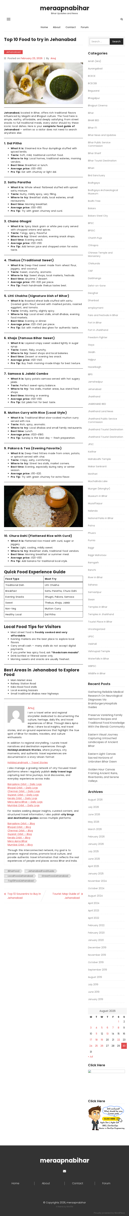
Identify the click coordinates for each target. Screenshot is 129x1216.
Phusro (92, 533)
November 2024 (97, 881)
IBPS (90, 374)
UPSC (91, 636)
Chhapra (93, 245)
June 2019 (93, 992)
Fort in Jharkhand (98, 330)
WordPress (119, 1212)
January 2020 (96, 940)
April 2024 (93, 903)
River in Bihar (95, 577)
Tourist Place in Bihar (100, 621)
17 (91, 1039)
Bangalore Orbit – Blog (21, 823)
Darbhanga (94, 278)
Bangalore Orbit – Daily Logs (25, 784)
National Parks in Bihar (100, 518)
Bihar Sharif (94, 153)
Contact (71, 27)
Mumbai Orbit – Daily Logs (23, 805)
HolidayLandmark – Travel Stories (28, 762)
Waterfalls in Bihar (98, 658)
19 (102, 1039)
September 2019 (97, 969)
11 (96, 1033)
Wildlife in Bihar (96, 673)
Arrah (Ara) (94, 61)
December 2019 (97, 947)
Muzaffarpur (95, 503)
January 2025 (96, 873)
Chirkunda (94, 263)
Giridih (91, 352)
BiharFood (13, 871)
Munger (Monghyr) (99, 488)
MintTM (70, 1206)
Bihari (91, 168)
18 (96, 1039)
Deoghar (93, 293)
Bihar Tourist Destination (102, 160)
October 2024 (96, 888)
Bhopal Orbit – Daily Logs (23, 787)
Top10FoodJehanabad (21, 880)
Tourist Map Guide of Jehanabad (66, 896)
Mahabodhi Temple (99, 459)
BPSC (91, 223)
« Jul (90, 1056)
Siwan (91, 599)
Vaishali (92, 644)
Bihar (91, 113)
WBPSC (92, 666)
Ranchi (92, 570)
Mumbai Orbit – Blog (20, 844)
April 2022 (93, 918)
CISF (90, 271)
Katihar (92, 451)
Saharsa (92, 584)
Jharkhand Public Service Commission (102, 420)
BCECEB (92, 83)
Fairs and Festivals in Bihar (103, 315)
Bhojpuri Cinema (97, 105)
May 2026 (93, 821)
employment (95, 308)
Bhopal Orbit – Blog (19, 827)
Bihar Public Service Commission (99, 144)
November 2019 (97, 955)
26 (101, 1045)
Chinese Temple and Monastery (100, 254)
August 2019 (95, 977)
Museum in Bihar (97, 496)
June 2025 (94, 858)
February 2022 (96, 925)
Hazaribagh (94, 367)
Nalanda (93, 510)
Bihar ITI (92, 127)
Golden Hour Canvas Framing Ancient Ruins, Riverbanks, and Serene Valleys (103, 775)
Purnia (91, 540)
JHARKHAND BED (97, 404)
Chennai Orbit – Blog (20, 830)
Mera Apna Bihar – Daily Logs (25, 801)
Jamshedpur (95, 381)
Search (116, 41)
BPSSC (91, 230)
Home (44, 27)
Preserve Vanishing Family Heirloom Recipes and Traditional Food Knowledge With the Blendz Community (106, 721)
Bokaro (92, 208)
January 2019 (95, 999)
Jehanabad (13, 52)
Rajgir (91, 547)
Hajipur (92, 359)
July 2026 (93, 807)
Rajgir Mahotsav (97, 555)
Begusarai (93, 90)
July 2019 (93, 984)
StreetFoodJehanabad (55, 876)
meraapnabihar (64, 8)
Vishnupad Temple (99, 651)
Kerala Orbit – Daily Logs (22, 798)
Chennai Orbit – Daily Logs (24, 791)
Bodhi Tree (94, 201)
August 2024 (95, 895)
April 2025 (93, 866)
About (56, 27)
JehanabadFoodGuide (41, 871)
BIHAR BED (93, 120)
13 (107, 1033)
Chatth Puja (95, 238)
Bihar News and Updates (102, 135)
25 (96, 1045)
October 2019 (96, 962)
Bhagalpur (94, 98)
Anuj (53, 58)
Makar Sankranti (97, 466)
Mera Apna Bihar (17, 841)
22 (118, 1039)
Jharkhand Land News (100, 411)
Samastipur (94, 592)
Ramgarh (93, 562)
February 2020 (96, 932)
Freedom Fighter (97, 337)
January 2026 (96, 844)
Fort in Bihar (95, 322)
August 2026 (95, 799)
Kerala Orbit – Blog (19, 837)
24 (90, 1045)
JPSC (91, 444)
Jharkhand (94, 396)
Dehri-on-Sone (97, 285)
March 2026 (95, 829)
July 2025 (93, 851)
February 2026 (96, 836)
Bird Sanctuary (96, 175)
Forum (85, 27)
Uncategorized (96, 629)
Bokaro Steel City (98, 215)
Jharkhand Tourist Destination (105, 429)
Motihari (92, 474)
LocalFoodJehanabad (20, 876)
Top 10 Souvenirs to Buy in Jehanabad (24, 896)
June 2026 (94, 814)
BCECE (91, 76)
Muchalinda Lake (98, 481)
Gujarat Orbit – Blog (20, 834)
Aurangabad (95, 68)
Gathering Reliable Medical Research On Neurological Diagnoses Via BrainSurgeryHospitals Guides (105, 699)
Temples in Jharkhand (101, 614)
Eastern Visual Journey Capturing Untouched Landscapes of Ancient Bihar (103, 740)
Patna (91, 525)
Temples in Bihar (97, 607)
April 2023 (93, 910)
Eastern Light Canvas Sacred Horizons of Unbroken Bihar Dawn (102, 758)
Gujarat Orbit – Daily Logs (23, 794)
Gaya (91, 344)
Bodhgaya (94, 182)
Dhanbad (93, 300)
